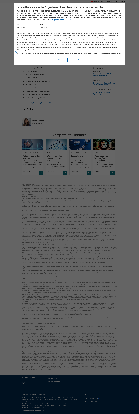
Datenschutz (89, 395)
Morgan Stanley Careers (53, 381)
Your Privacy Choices (91, 398)
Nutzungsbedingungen (92, 401)
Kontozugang (119, 1)
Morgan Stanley (50, 378)
